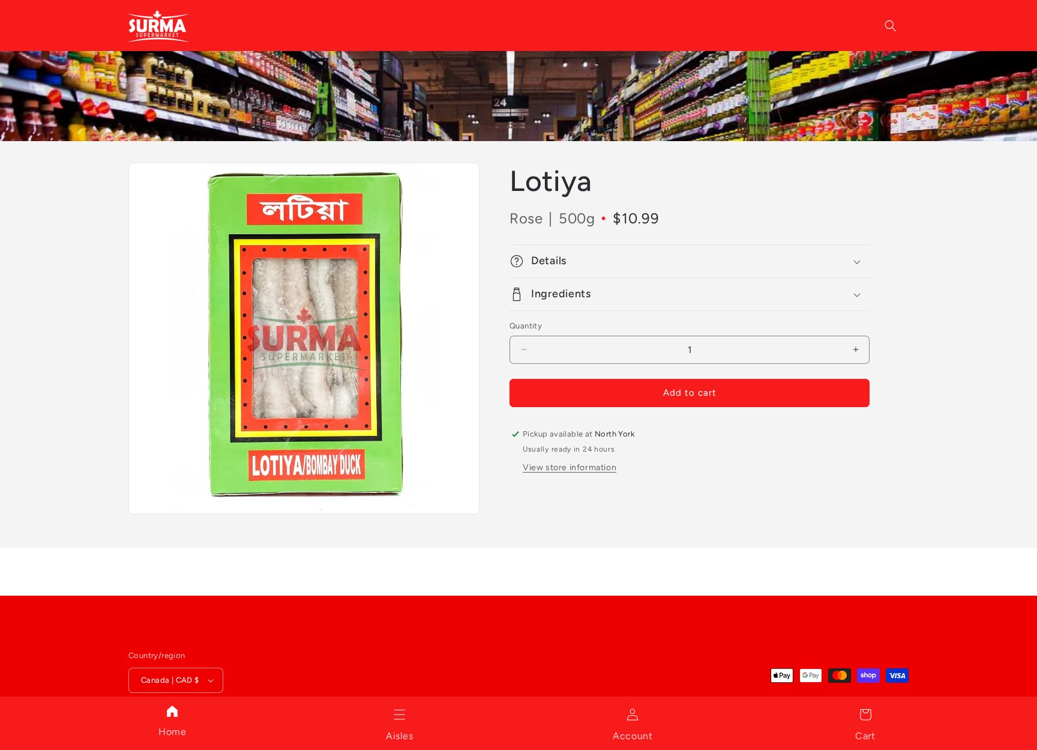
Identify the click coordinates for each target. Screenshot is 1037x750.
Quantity (525, 325)
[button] (399, 714)
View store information (569, 467)
